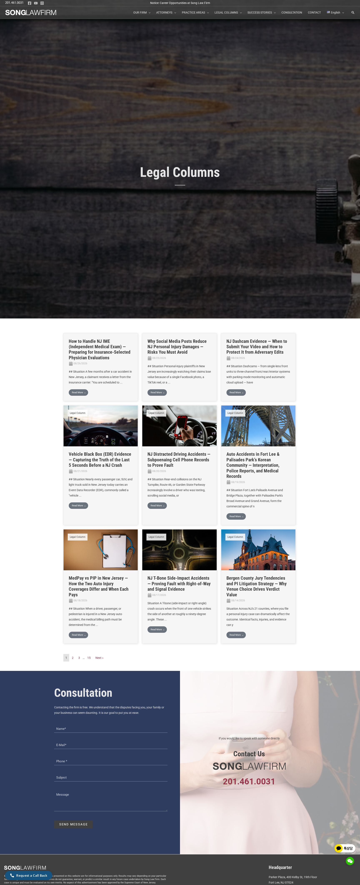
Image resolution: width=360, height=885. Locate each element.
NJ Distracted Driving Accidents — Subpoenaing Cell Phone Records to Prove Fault (179, 460)
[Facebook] (29, 3)
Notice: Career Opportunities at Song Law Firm (180, 3)
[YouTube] (36, 3)
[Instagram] (42, 3)
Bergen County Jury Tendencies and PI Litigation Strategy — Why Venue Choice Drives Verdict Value (256, 586)
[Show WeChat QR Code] (350, 861)
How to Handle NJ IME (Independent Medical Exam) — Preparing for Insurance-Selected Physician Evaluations (99, 349)
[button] (148, 12)
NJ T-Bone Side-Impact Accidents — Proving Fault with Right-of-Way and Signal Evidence (179, 583)
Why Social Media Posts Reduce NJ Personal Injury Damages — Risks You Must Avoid (177, 347)
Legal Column (77, 413)
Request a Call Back (31, 875)
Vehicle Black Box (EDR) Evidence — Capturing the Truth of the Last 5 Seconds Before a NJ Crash (100, 460)
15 (89, 657)
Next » (99, 657)
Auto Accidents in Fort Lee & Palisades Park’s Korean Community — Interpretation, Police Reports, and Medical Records (253, 465)
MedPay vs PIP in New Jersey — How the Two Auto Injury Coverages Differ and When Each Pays (99, 586)
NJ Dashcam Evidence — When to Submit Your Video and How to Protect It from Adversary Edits (256, 347)
